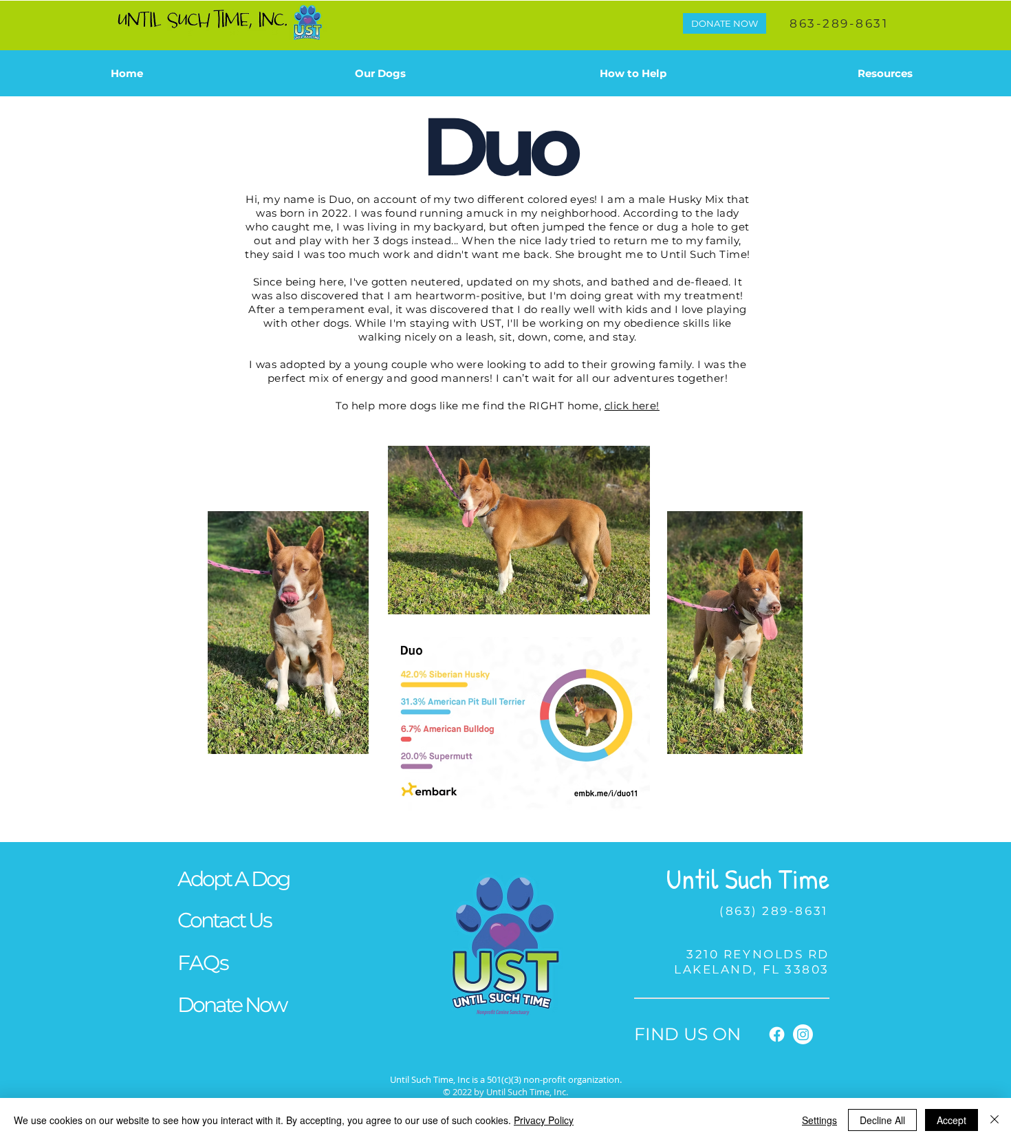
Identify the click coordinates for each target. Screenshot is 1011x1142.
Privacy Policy (544, 1120)
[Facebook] (777, 1034)
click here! (632, 405)
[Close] (994, 1120)
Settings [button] (819, 1120)
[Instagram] (803, 1034)
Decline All (882, 1120)
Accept (951, 1120)
